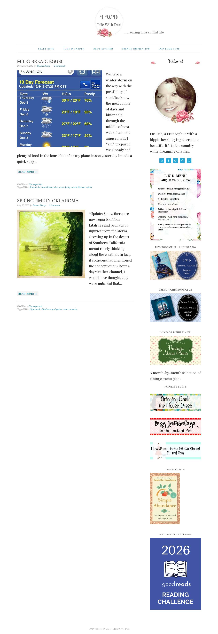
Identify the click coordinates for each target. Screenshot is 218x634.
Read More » (27, 171)
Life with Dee (109, 20)
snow (61, 187)
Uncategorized (35, 184)
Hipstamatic (35, 309)
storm (74, 187)
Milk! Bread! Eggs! (39, 61)
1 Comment (54, 205)
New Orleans (47, 187)
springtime (57, 309)
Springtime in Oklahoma (48, 200)
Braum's (33, 187)
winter (89, 187)
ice (39, 187)
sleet (56, 187)
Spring (67, 187)
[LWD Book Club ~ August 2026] (175, 281)
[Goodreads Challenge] (175, 574)
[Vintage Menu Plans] (175, 366)
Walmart (81, 187)
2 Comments (59, 66)
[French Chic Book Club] (175, 324)
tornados (73, 309)
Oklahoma (46, 309)
